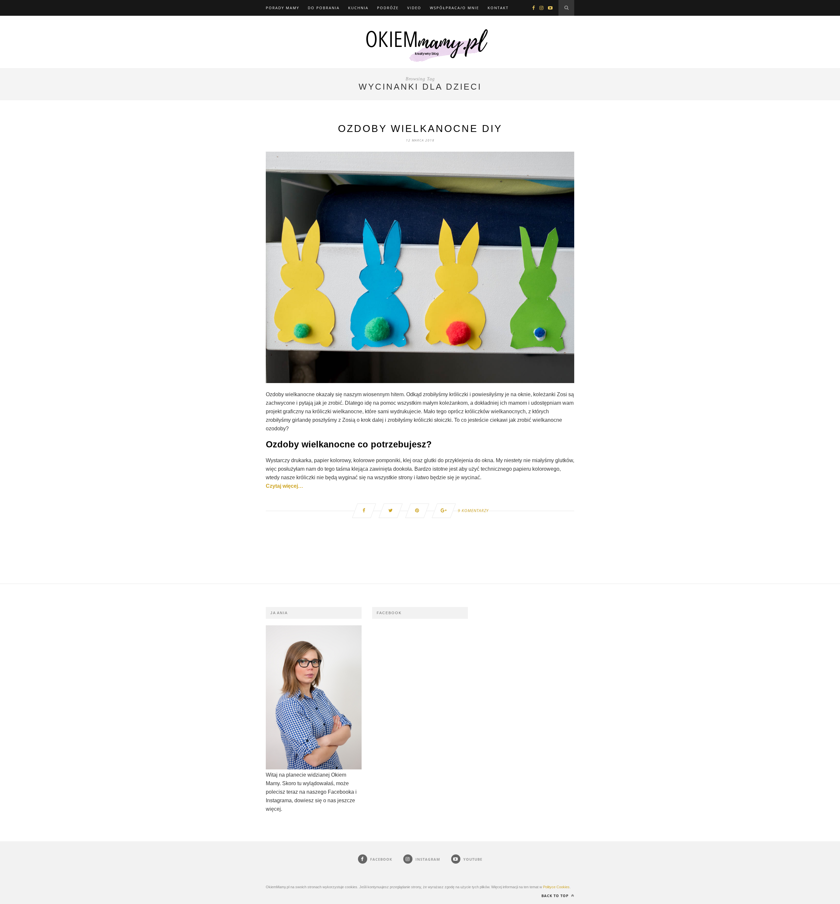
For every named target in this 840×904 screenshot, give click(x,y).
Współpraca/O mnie (454, 7)
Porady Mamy (282, 7)
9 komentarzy (473, 510)
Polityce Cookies (556, 887)
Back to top (555, 895)
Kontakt (498, 7)
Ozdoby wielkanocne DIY (420, 128)
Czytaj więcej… (284, 486)
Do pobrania (324, 7)
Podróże (388, 7)
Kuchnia (358, 7)
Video (414, 7)
